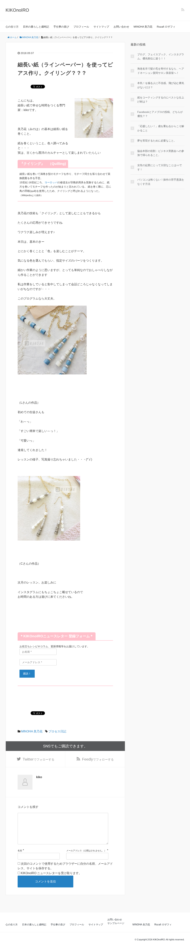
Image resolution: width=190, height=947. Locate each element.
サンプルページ (115, 923)
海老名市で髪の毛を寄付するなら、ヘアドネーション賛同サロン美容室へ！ (160, 70)
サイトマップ (101, 26)
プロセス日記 (57, 731)
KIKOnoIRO (17, 10)
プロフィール (81, 26)
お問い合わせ (121, 26)
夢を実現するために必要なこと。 (156, 140)
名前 (20, 850)
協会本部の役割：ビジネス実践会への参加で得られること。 (160, 153)
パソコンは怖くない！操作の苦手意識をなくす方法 (160, 181)
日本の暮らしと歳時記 (36, 26)
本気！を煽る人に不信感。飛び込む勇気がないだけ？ (160, 85)
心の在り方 (12, 26)
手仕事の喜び (61, 26)
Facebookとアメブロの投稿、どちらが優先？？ (160, 113)
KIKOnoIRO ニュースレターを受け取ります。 (51, 873)
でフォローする (38, 759)
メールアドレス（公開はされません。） (86, 850)
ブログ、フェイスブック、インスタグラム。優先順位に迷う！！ (160, 56)
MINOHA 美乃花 (143, 26)
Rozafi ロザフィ (166, 26)
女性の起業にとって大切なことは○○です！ (159, 167)
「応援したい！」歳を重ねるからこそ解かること (160, 128)
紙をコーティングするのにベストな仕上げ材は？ (160, 99)
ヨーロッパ (51, 182)
